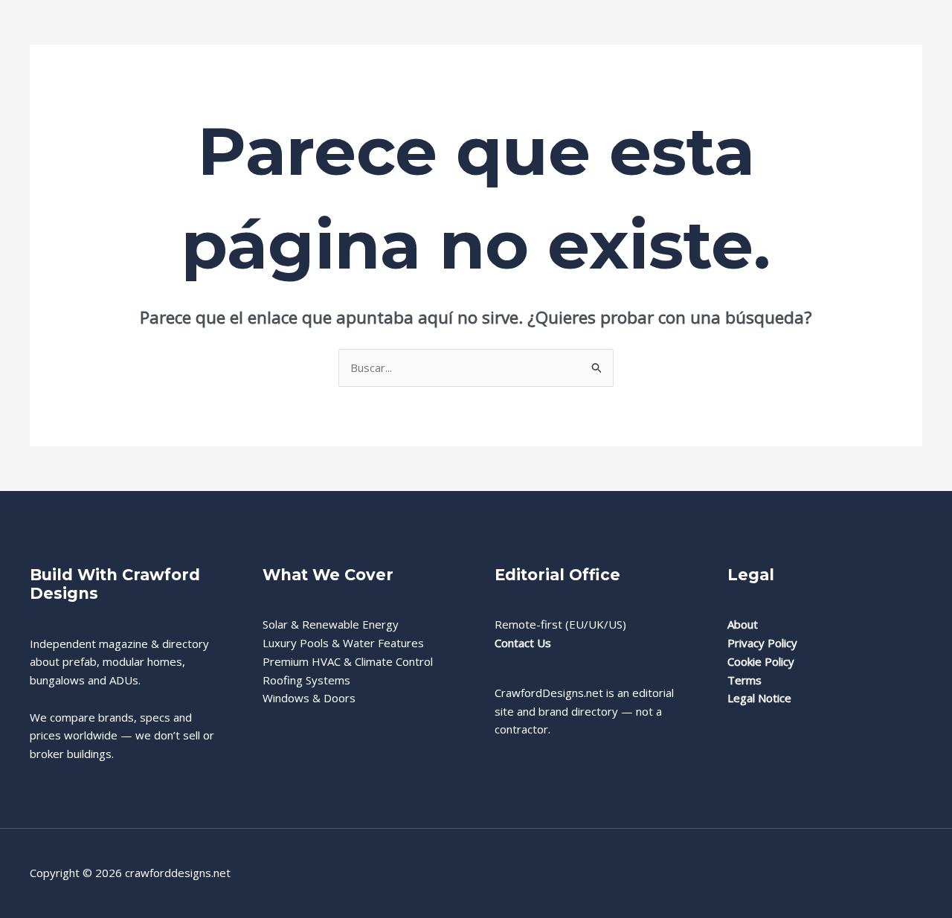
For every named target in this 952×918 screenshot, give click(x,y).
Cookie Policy (760, 661)
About (742, 624)
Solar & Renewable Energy (331, 624)
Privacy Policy (762, 642)
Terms (744, 680)
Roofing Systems (306, 680)
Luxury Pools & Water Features (343, 642)
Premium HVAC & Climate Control (348, 661)
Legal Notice (759, 697)
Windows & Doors (309, 697)
